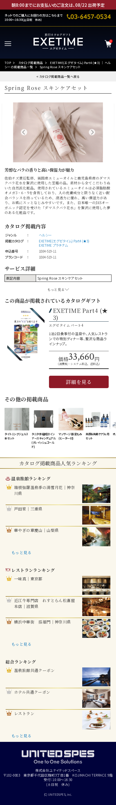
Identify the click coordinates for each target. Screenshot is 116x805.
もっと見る (21, 552)
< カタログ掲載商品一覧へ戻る (58, 76)
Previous (24, 132)
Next (92, 132)
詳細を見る (79, 381)
